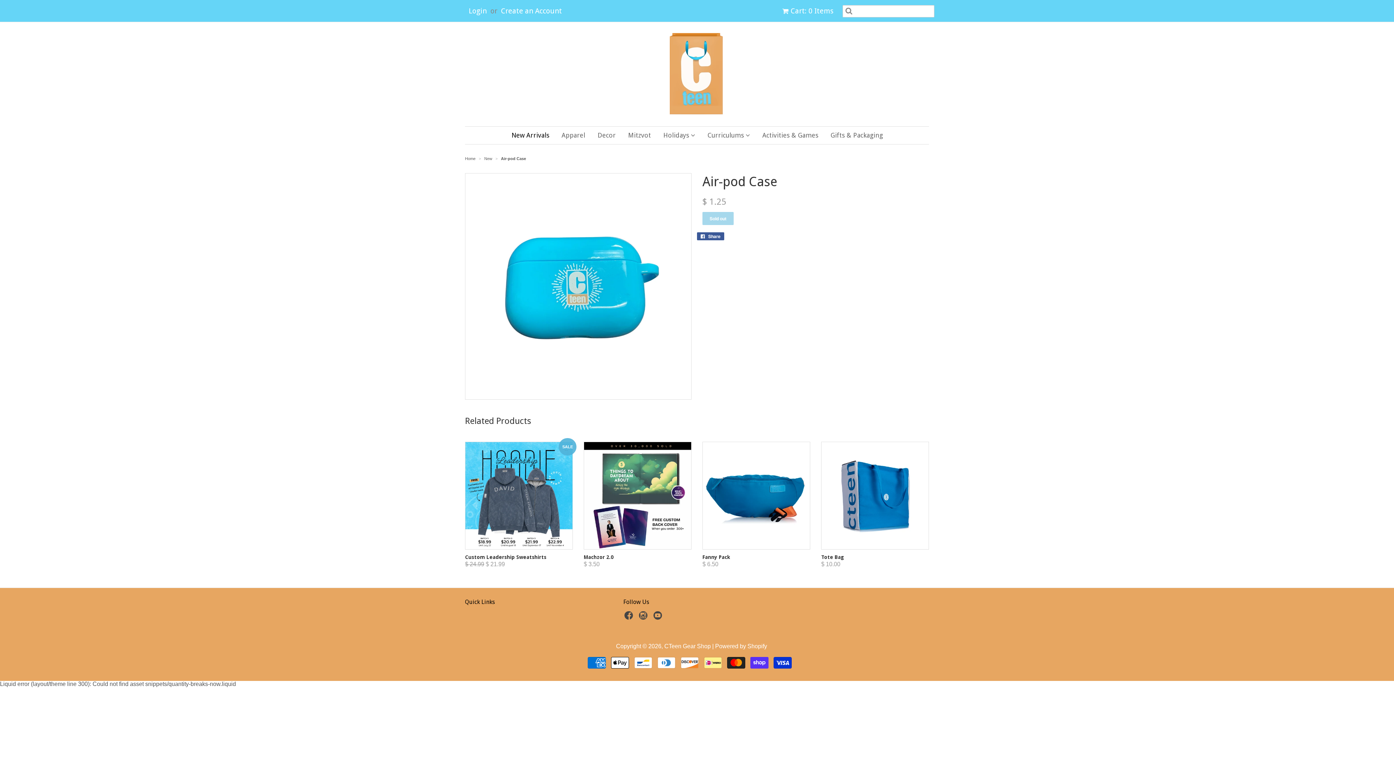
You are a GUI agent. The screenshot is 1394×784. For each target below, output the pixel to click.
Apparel (573, 135)
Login (478, 11)
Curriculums (727, 135)
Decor (607, 135)
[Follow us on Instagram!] (644, 617)
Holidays (677, 135)
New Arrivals (530, 135)
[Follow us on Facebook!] (629, 617)
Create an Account (531, 11)
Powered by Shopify (741, 646)
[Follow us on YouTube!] (658, 617)
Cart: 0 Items (812, 11)
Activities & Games (790, 135)
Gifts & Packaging (857, 135)
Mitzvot (639, 135)
